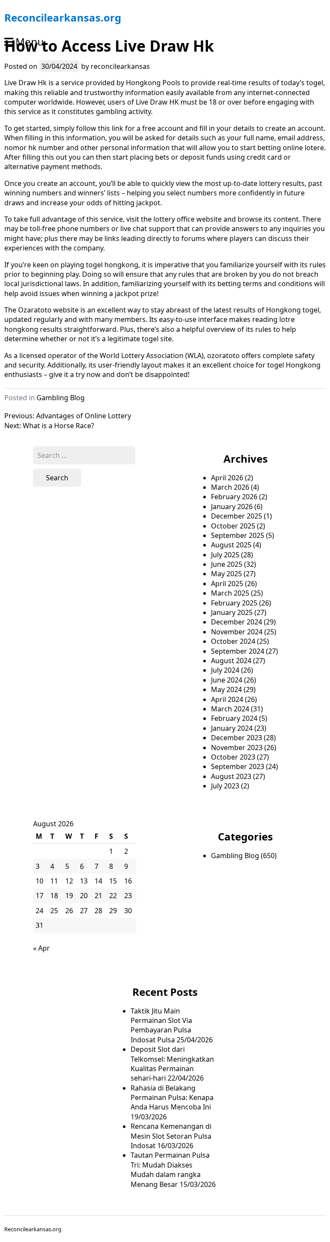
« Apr (41, 948)
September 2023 (237, 766)
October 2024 (233, 641)
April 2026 (227, 477)
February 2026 (234, 496)
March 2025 (230, 593)
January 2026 (232, 506)
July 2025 (225, 554)
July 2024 (225, 670)
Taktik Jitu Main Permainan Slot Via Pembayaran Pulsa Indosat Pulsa (161, 1025)
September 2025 (237, 535)
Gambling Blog (61, 397)
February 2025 (234, 603)
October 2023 (233, 757)
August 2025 (231, 545)
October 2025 (233, 526)
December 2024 (236, 622)
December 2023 (236, 737)
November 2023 (237, 747)
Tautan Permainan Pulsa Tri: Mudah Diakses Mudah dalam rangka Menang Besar (170, 1169)
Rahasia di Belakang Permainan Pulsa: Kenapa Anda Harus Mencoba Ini (172, 1097)
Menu (29, 41)
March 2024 (230, 709)
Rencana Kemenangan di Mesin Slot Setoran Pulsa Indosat (171, 1136)
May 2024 (226, 689)
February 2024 (234, 718)
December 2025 (236, 516)
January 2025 (232, 612)
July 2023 (225, 786)
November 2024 (237, 631)
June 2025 (226, 564)
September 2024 (237, 651)
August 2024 (231, 660)
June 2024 (226, 680)
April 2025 (227, 583)
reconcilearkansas (120, 66)
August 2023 (231, 776)
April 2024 (227, 699)
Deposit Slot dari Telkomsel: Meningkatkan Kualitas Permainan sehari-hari (172, 1063)
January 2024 (232, 728)
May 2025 (226, 573)
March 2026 (230, 487)
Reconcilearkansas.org (62, 17)
